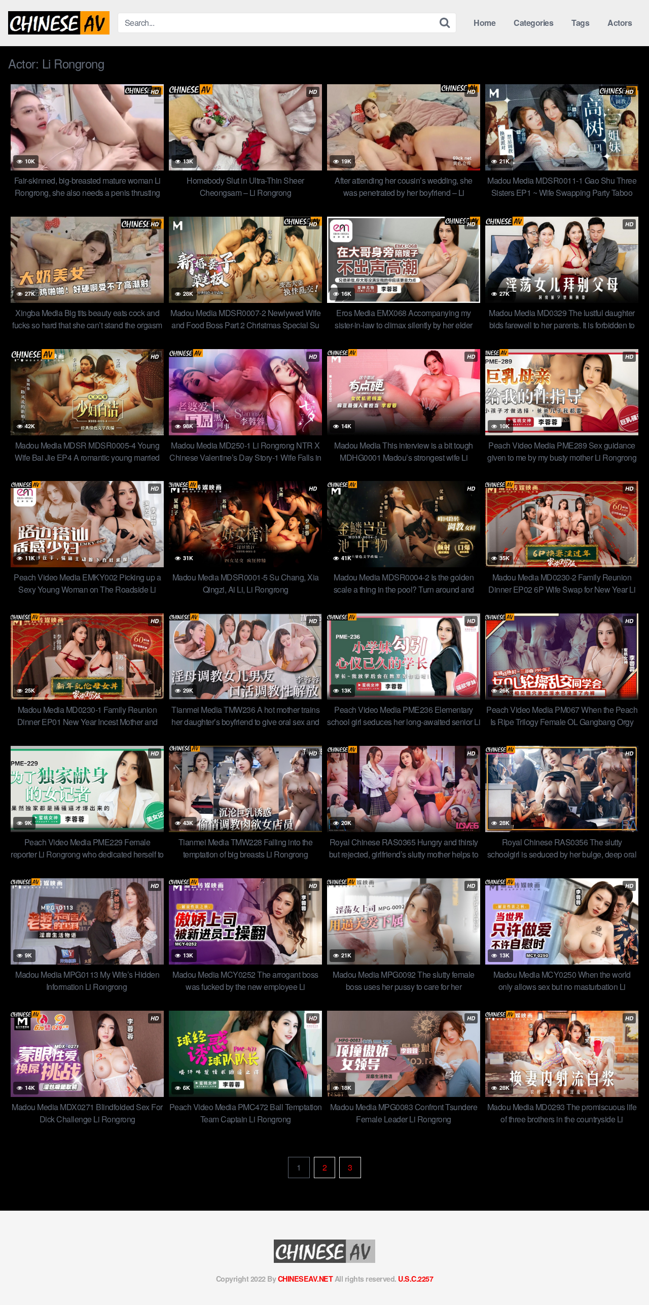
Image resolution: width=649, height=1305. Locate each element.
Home (484, 22)
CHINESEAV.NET (305, 1279)
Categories (533, 22)
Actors (619, 22)
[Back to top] (621, 1272)
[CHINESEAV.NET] (59, 23)
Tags (580, 22)
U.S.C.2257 (415, 1279)
